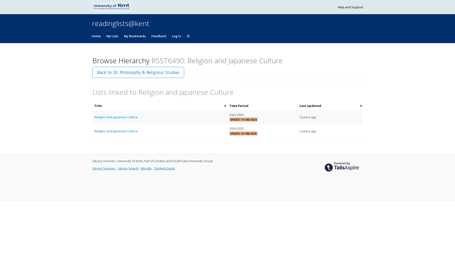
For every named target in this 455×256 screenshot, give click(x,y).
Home (96, 36)
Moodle (146, 168)
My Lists (112, 36)
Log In (176, 36)
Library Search (128, 168)
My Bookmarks (135, 36)
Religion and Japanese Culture (116, 117)
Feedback (158, 36)
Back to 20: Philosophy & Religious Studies (138, 72)
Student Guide (164, 168)
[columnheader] (160, 105)
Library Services (104, 168)
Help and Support (350, 7)
